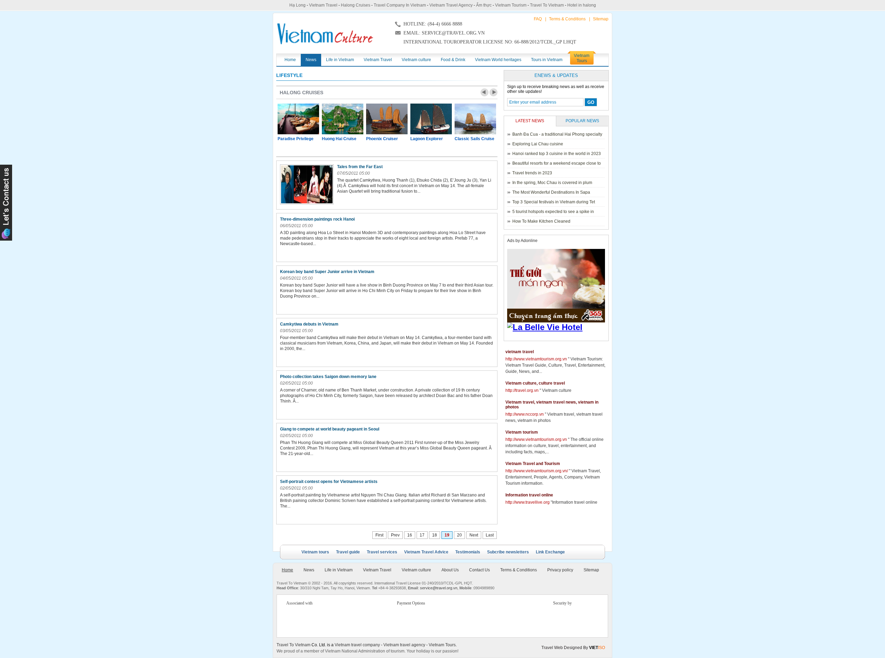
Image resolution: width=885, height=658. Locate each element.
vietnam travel (519, 351)
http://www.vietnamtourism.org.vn (536, 359)
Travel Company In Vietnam (400, 5)
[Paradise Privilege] (298, 119)
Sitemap (600, 19)
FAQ (538, 19)
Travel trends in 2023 (532, 173)
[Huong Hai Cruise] (342, 119)
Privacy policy (560, 570)
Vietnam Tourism (511, 5)
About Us (450, 570)
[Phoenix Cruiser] (387, 119)
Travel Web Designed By (573, 647)
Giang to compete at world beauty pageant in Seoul (330, 429)
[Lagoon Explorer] (431, 119)
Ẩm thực (484, 5)
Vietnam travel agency (404, 644)
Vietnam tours (315, 552)
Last (490, 535)
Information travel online (529, 495)
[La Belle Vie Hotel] (557, 327)
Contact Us (479, 570)
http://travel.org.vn (522, 390)
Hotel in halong (581, 5)
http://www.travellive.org (527, 502)
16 (409, 535)
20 (459, 535)
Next (493, 92)
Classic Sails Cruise (474, 138)
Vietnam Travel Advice (426, 552)
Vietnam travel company (357, 644)
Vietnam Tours (442, 644)
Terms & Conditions (567, 19)
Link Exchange (550, 552)
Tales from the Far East (360, 166)
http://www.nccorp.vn (524, 414)
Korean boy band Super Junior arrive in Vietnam (327, 271)
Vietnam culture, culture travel (535, 383)
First (379, 535)
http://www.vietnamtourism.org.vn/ (536, 470)
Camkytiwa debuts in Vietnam (309, 324)
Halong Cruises (355, 5)
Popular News (582, 120)
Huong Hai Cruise (339, 138)
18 (434, 535)
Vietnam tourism (521, 432)
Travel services (382, 552)
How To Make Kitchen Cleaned (541, 221)
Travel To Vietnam (547, 5)
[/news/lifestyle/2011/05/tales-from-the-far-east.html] (307, 184)
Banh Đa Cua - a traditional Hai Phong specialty (557, 134)
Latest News (529, 120)
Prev (484, 92)
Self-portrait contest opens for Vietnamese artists (329, 481)
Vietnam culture (416, 570)
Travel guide (348, 552)
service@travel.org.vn (438, 588)
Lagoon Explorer (426, 138)
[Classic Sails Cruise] (475, 119)
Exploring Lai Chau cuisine (537, 144)
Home (287, 570)
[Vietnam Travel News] (325, 33)
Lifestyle (289, 75)
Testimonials (467, 552)
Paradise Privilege (296, 138)
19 (447, 535)
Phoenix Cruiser (382, 138)
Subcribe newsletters (508, 552)
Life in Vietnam (339, 570)
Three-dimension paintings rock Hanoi (318, 219)
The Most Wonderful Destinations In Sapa (551, 192)
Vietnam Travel (323, 5)
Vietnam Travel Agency (451, 5)
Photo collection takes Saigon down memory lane (329, 376)
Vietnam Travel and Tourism (532, 463)
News (309, 570)
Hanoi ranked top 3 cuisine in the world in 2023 (556, 153)
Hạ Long (297, 5)
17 (422, 535)
